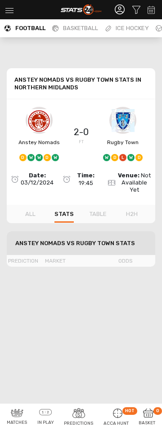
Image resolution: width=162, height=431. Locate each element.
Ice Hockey (132, 28)
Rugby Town (123, 142)
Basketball (80, 28)
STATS (64, 214)
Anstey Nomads (39, 142)
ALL (30, 214)
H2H (132, 214)
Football (30, 28)
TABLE (98, 214)
